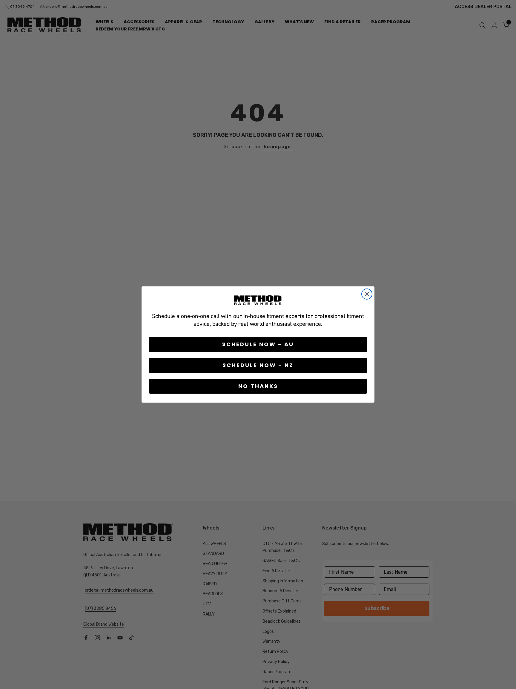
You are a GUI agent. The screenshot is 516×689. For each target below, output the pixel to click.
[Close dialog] (367, 294)
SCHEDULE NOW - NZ (258, 365)
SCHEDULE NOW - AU (258, 344)
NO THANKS (258, 386)
